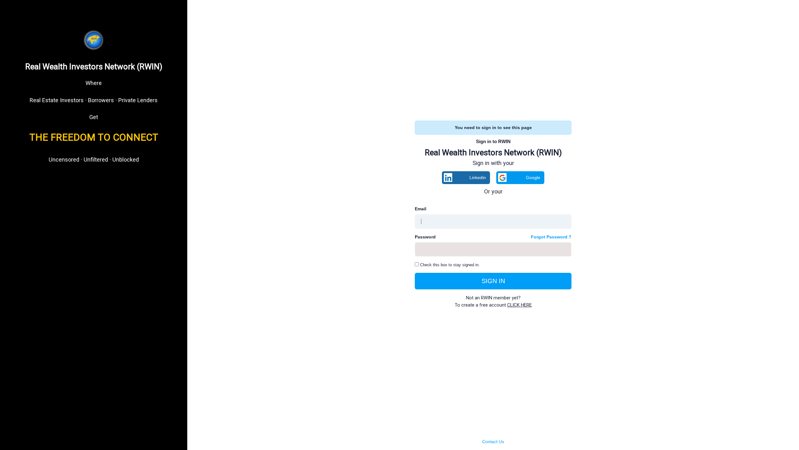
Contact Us (493, 441)
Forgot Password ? (551, 236)
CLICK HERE (519, 305)
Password (425, 236)
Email (420, 208)
